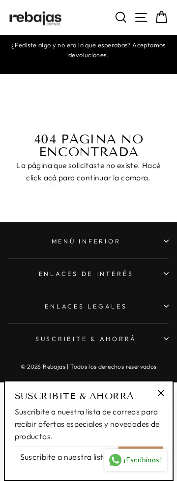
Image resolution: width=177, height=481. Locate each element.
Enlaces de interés (86, 273)
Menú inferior (86, 241)
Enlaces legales (86, 306)
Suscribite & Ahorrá (86, 339)
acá (50, 177)
